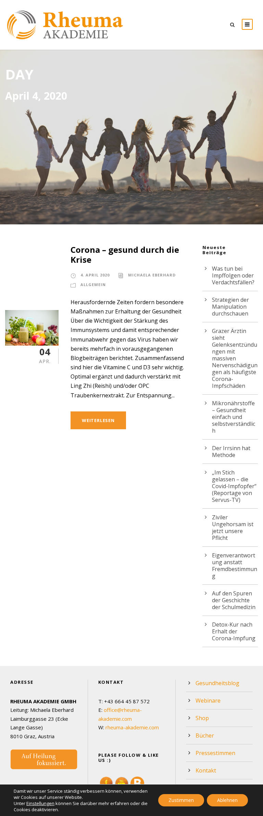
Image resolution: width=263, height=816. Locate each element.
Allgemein (93, 284)
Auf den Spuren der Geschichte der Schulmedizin (233, 600)
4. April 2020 (95, 274)
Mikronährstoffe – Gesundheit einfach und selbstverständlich (233, 416)
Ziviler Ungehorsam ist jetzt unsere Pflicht (232, 528)
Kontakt (206, 770)
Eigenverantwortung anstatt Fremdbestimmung (234, 566)
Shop (202, 718)
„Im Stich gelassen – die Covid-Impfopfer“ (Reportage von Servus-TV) (234, 486)
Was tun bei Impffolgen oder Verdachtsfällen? (233, 275)
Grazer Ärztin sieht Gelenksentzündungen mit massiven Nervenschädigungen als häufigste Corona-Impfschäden (235, 358)
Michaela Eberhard (152, 274)
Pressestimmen (215, 753)
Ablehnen (227, 800)
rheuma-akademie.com (132, 727)
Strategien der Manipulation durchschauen (230, 306)
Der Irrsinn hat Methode (231, 451)
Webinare (208, 700)
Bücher (205, 735)
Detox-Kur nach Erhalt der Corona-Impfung (233, 631)
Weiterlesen (98, 420)
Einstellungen (40, 803)
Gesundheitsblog (217, 683)
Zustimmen (181, 800)
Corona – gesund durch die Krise (125, 254)
